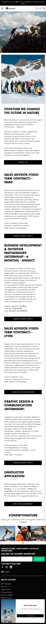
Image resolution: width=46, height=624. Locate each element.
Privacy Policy (6, 592)
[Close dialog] (43, 601)
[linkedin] (11, 567)
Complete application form (23, 392)
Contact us (23, 162)
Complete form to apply (23, 236)
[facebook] (2, 567)
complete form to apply (23, 463)
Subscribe (39, 559)
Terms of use (6, 598)
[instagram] (6, 567)
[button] (43, 8)
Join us (3, 586)
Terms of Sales (6, 595)
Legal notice (5, 589)
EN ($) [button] (6, 572)
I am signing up (30, 615)
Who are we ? (6, 584)
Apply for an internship (23, 504)
